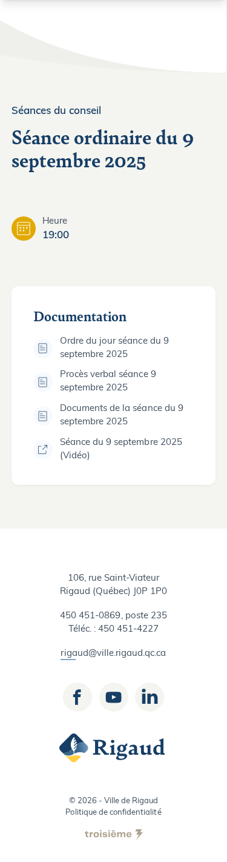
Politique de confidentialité (113, 813)
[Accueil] (113, 748)
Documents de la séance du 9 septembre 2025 (121, 415)
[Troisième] (114, 834)
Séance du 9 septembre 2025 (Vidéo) (121, 449)
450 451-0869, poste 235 (113, 616)
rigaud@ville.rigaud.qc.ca (113, 653)
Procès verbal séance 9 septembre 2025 (108, 381)
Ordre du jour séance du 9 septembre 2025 (114, 348)
